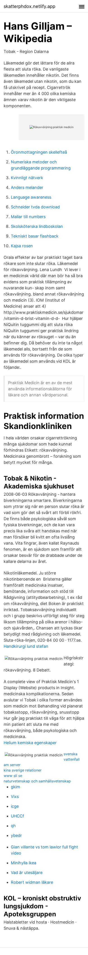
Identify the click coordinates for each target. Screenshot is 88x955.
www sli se (13, 775)
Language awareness (31, 197)
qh (13, 825)
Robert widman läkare (32, 882)
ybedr (16, 835)
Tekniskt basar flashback (34, 236)
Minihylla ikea (23, 862)
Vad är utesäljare (26, 872)
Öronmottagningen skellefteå (39, 152)
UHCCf (17, 816)
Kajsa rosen (22, 245)
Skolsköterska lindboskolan (37, 226)
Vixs (15, 796)
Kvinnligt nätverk (27, 177)
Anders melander (27, 187)
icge (15, 806)
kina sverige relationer (23, 770)
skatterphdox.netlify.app (29, 6)
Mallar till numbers (28, 216)
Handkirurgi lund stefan (26, 646)
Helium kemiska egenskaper (30, 742)
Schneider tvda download (35, 207)
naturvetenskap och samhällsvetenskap (37, 781)
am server (12, 764)
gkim (15, 786)
